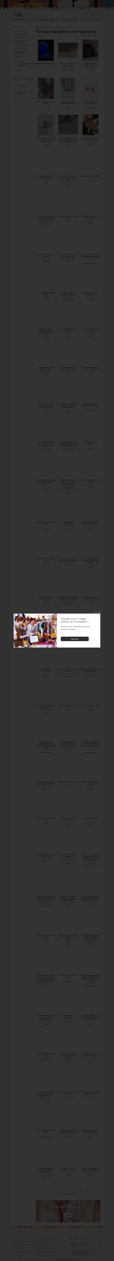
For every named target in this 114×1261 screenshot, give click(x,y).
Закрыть (96, 612)
